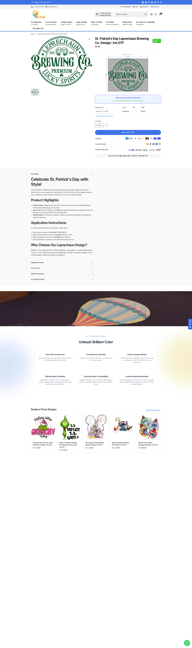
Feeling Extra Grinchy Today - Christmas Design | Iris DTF (43, 444)
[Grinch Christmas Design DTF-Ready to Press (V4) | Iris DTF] (69, 427)
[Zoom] (89, 39)
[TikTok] (161, 2)
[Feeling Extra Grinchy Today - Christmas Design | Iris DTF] (43, 427)
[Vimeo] (158, 2)
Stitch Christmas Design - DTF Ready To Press (121, 444)
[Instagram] (149, 2)
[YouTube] (152, 2)
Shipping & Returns (37, 262)
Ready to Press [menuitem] (96, 23)
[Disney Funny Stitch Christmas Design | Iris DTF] (148, 427)
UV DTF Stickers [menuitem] (51, 23)
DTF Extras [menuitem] (112, 23)
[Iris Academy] (151, 14)
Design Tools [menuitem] (127, 23)
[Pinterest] (155, 2)
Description (35, 174)
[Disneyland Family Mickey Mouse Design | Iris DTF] (96, 427)
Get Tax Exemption (126, 6)
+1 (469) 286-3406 (39, 6)
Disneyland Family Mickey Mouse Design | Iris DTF (95, 444)
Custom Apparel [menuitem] (66, 23)
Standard (99, 125)
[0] (159, 14)
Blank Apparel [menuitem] (81, 23)
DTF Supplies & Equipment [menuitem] (145, 23)
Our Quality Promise (37, 279)
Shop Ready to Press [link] (153, 410)
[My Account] (156, 14)
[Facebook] (143, 2)
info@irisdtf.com (52, 6)
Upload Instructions (37, 274)
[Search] (145, 14)
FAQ (136, 6)
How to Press (35, 268)
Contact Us (145, 6)
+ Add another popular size (104, 116)
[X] (146, 2)
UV (107, 125)
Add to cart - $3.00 (128, 132)
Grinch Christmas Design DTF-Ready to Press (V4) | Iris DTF (68, 445)
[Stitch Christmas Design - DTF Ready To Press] (122, 427)
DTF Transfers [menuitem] (36, 23)
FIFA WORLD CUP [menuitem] (38, 29)
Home (32, 34)
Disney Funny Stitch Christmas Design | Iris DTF (148, 444)
